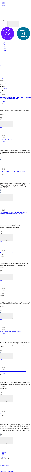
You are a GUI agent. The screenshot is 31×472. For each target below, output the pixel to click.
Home (2, 78)
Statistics (3, 6)
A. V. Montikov (4, 100)
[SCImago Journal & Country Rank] (4, 465)
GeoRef (3, 453)
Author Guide (5, 47)
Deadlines (4, 48)
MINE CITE (3, 457)
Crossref (3, 454)
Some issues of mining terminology (7, 413)
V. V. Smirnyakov (4, 89)
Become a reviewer (2, 59)
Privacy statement (2, 471)
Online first (3, 3)
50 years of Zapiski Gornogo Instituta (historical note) (10, 331)
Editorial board (5, 43)
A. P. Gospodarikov (4, 88)
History (4, 42)
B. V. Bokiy (3, 141)
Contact (4, 46)
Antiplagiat (3, 456)
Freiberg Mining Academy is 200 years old (8, 252)
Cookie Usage (6, 471)
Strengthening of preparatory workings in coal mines (10, 139)
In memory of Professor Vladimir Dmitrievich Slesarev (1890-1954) (13, 371)
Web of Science (4, 452)
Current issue (3, 2)
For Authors (3, 5)
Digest (2, 4)
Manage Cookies (10, 471)
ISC (2, 455)
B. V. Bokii (3, 294)
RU (0, 65)
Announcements (5, 45)
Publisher (4, 44)
